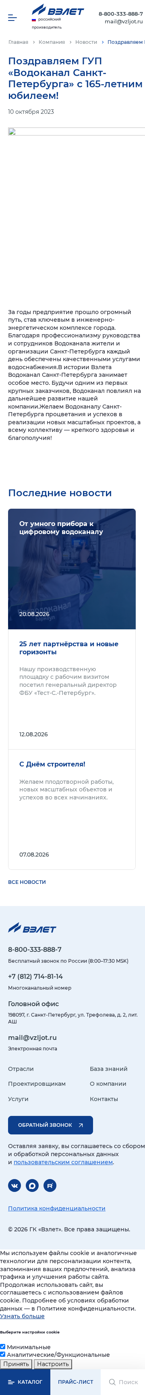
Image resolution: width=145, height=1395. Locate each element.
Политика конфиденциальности (57, 1208)
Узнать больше (22, 1316)
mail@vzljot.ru (124, 21)
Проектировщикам (37, 1083)
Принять (16, 1364)
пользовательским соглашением (63, 1162)
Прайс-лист (75, 1382)
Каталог (30, 1382)
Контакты (104, 1099)
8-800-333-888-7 (121, 13)
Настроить (53, 1364)
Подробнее (72, 569)
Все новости (27, 882)
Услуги (18, 1099)
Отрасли (21, 1068)
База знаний (109, 1068)
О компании (108, 1083)
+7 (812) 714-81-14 (35, 976)
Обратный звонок (45, 1125)
